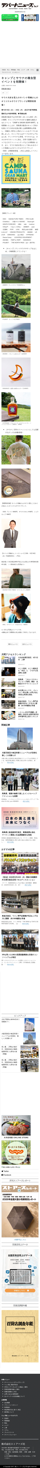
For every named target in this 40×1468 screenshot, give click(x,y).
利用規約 (7, 1407)
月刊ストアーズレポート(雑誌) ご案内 (15, 1387)
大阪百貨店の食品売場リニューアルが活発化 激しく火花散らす (10, 1035)
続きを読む (10, 762)
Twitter (6, 1171)
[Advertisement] (20, 44)
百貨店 (4, 70)
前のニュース (13, 644)
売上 (8, 70)
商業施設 (13, 70)
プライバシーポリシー (11, 1405)
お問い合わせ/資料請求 (11, 1394)
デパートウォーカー (10, 1435)
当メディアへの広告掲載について (14, 1396)
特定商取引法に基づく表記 (12, 1410)
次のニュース (27, 644)
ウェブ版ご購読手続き (11, 1385)
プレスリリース (6, 72)
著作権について (9, 1412)
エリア (23, 70)
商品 (18, 70)
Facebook (7, 1175)
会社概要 (7, 1403)
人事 (27, 70)
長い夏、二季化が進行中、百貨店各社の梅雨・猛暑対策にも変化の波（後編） (10, 1050)
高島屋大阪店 (6, 89)
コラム (32, 70)
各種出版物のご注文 (10, 1392)
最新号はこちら (20, 1239)
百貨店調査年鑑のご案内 (11, 1389)
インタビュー (16, 72)
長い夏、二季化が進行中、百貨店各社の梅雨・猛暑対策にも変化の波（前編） (10, 1063)
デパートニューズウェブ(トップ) (14, 1382)
